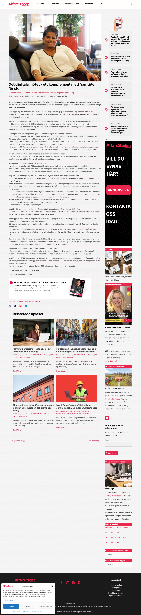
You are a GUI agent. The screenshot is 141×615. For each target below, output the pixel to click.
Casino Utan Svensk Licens (115, 537)
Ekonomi (46, 355)
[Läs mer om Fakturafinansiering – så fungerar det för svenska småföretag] (33, 332)
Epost (107, 440)
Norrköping (69, 93)
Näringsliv (26, 357)
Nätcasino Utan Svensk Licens (116, 527)
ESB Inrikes (47, 414)
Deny (28, 606)
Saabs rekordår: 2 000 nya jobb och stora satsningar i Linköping (120, 58)
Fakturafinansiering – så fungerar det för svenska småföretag (32, 350)
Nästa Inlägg (95, 441)
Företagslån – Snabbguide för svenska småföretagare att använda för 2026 (76, 350)
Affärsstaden (44, 93)
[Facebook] (10, 306)
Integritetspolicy (26, 611)
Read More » (18, 371)
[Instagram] (67, 582)
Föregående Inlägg (17, 441)
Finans (20, 357)
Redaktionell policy (115, 593)
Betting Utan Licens (112, 532)
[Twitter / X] (15, 306)
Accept (11, 606)
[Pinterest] (20, 306)
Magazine (60, 93)
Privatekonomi (22, 416)
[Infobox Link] (118, 267)
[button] (52, 586)
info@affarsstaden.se (115, 496)
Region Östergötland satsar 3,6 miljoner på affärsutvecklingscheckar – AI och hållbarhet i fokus (120, 41)
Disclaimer (116, 590)
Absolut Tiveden (114, 399)
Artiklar (52, 93)
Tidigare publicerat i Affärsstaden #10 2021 (25, 302)
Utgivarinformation (37, 611)
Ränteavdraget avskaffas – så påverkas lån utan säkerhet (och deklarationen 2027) (33, 408)
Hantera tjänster (9, 600)
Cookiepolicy (17, 611)
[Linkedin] (25, 306)
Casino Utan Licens (112, 542)
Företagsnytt (60, 413)
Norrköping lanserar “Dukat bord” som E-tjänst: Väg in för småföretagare (76, 406)
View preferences (45, 606)
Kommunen (69, 413)
